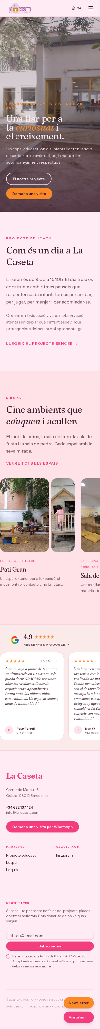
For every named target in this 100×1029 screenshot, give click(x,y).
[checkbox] (8, 956)
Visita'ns (76, 1017)
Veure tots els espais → (34, 463)
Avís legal (15, 1006)
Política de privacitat (48, 1006)
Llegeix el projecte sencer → (42, 343)
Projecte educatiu (21, 855)
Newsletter (79, 1003)
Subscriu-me (50, 946)
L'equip (12, 869)
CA (79, 8)
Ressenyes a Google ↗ (46, 644)
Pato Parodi (25, 728)
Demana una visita (29, 193)
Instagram (64, 855)
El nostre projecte (29, 179)
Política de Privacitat (53, 956)
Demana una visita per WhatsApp (42, 827)
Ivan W (90, 728)
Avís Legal (77, 956)
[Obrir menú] (91, 8)
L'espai (11, 862)
